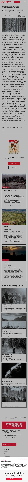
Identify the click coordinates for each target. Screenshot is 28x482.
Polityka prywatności (22, 458)
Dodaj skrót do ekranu (14, 478)
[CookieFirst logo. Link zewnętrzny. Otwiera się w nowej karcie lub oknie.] (3, 460)
